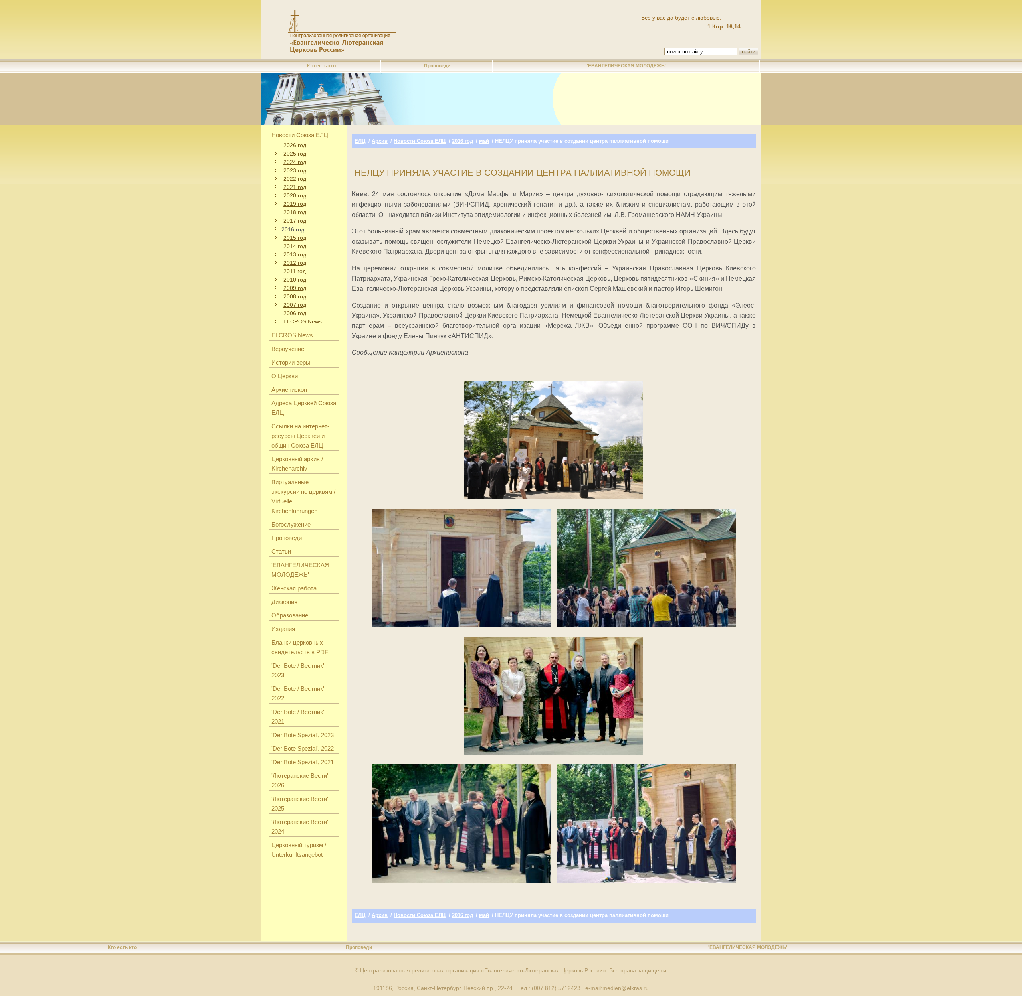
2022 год (294, 179)
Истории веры (290, 362)
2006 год (294, 313)
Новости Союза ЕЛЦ (299, 135)
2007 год (294, 305)
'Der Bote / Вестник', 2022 (298, 693)
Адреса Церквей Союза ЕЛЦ (303, 408)
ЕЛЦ (360, 141)
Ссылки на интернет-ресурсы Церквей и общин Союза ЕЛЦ (300, 436)
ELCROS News (302, 321)
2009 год (294, 288)
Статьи (281, 551)
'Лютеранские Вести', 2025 (300, 803)
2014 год (294, 246)
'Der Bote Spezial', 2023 (302, 735)
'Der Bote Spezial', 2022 (302, 748)
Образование (289, 615)
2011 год (294, 271)
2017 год (294, 220)
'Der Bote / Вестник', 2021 (298, 716)
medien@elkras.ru (625, 988)
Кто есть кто (321, 66)
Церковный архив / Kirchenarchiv (297, 464)
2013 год (294, 254)
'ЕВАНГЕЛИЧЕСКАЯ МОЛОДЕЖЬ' (626, 66)
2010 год (294, 279)
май (484, 141)
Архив (380, 141)
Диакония (284, 601)
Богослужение (291, 524)
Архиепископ (289, 389)
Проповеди (437, 66)
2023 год (294, 170)
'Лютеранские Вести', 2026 (300, 780)
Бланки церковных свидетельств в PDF (299, 647)
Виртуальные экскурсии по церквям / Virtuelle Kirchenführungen (303, 496)
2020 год (294, 195)
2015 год (294, 238)
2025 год (294, 153)
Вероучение (287, 348)
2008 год (294, 296)
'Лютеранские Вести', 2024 (300, 826)
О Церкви (284, 376)
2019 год (294, 204)
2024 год (294, 162)
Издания (283, 628)
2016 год (462, 141)
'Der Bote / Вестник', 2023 (298, 670)
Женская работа (294, 588)
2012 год (294, 263)
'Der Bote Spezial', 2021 (302, 762)
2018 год (294, 212)
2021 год (294, 187)
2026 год (294, 145)
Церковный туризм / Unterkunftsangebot (298, 850)
